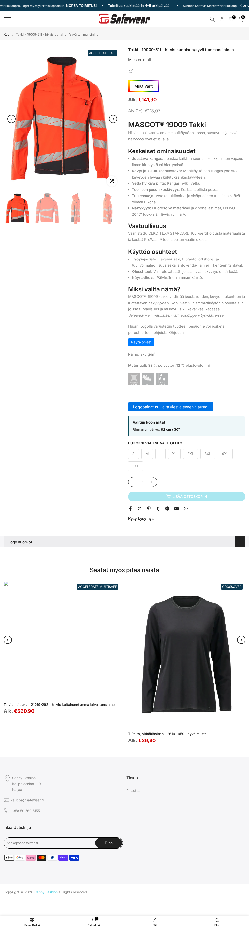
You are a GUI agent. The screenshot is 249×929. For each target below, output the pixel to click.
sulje (245, 5)
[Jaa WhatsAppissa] (186, 508)
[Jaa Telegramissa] (167, 508)
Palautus (133, 790)
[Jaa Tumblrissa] (158, 508)
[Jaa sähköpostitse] (176, 508)
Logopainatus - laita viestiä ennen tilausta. (170, 406)
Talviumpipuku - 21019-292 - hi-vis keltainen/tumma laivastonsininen (60, 704)
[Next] (113, 119)
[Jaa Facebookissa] (130, 508)
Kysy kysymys (141, 518)
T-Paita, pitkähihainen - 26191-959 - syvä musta (167, 734)
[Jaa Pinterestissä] (149, 508)
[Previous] (11, 119)
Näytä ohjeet (141, 342)
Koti (6, 34)
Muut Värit (143, 86)
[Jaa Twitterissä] (139, 508)
